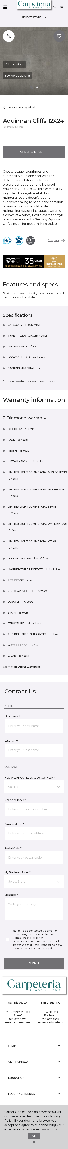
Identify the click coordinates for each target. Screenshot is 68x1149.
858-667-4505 (50, 1019)
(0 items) (61, 7)
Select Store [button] (31, 17)
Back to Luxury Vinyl (21, 107)
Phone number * (15, 800)
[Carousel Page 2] (37, 87)
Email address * (14, 824)
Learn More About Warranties (21, 666)
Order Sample (31, 151)
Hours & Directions (17, 1022)
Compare (53, 240)
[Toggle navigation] (5, 7)
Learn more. (49, 1129)
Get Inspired (18, 1061)
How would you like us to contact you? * (29, 777)
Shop (12, 1045)
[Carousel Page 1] (31, 87)
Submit (34, 963)
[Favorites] (54, 7)
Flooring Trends (21, 1093)
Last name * (11, 740)
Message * (10, 895)
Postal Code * (12, 848)
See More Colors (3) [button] (17, 75)
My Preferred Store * (17, 872)
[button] (34, 786)
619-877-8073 (17, 1019)
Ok (34, 1135)
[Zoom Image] (9, 36)
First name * (12, 716)
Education (16, 1078)
